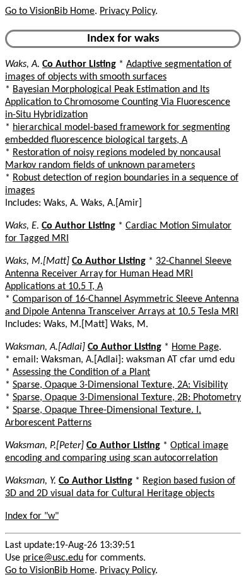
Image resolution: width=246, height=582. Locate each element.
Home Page (195, 347)
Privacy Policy (127, 11)
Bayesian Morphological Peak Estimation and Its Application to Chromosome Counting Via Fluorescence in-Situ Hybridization (117, 102)
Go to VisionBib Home (50, 11)
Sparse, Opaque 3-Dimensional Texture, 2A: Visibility (120, 385)
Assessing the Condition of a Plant (81, 372)
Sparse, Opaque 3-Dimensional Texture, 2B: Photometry (127, 398)
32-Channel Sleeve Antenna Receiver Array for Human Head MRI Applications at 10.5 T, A (118, 274)
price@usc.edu (53, 558)
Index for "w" (32, 516)
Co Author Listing (79, 64)
